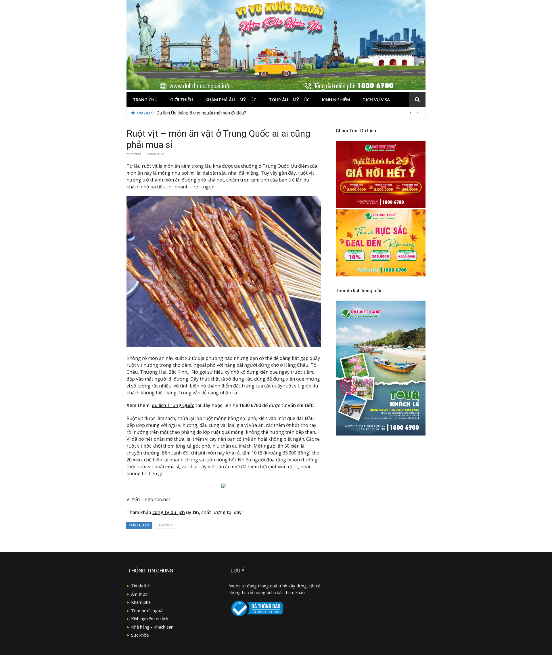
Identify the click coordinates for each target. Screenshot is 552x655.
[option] (288, 113)
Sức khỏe (140, 635)
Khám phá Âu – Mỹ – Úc (231, 99)
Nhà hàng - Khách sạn (152, 627)
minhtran (133, 154)
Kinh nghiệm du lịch (149, 618)
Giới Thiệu (181, 99)
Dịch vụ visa (376, 99)
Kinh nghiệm (336, 99)
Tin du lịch (141, 586)
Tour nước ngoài (147, 610)
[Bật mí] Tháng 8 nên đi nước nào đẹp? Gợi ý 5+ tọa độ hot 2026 (219, 113)
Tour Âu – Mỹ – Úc (289, 99)
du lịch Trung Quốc (173, 405)
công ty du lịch (168, 512)
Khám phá (141, 602)
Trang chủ (145, 99)
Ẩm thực (165, 525)
